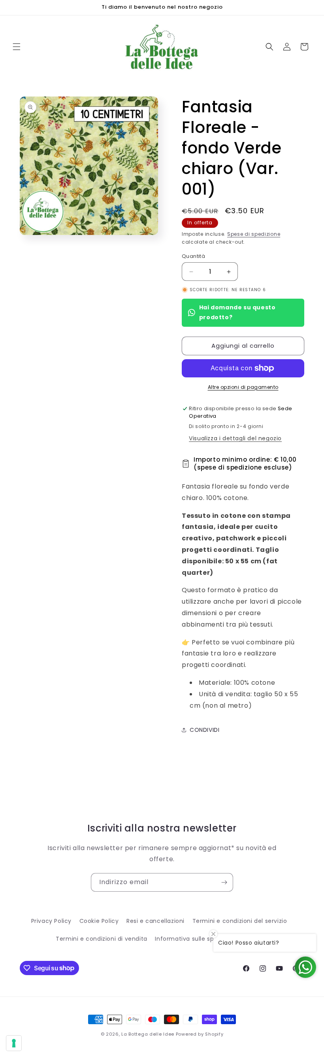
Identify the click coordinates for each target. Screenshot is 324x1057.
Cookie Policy (99, 921)
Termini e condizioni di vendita (101, 939)
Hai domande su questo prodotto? (237, 312)
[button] (16, 46)
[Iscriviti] (224, 882)
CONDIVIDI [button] (204, 730)
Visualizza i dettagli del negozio (235, 438)
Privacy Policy (51, 921)
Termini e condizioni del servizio (239, 921)
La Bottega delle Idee (147, 1034)
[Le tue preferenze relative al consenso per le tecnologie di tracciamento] (13, 1043)
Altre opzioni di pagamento (243, 387)
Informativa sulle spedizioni (195, 939)
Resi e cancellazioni (155, 921)
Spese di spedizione (253, 234)
